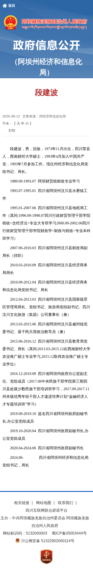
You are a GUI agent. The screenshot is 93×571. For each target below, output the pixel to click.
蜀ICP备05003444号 (69, 533)
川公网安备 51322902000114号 (47, 541)
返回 (11, 5)
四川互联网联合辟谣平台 (46, 510)
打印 (12, 130)
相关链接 (21, 503)
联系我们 (65, 503)
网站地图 (43, 503)
